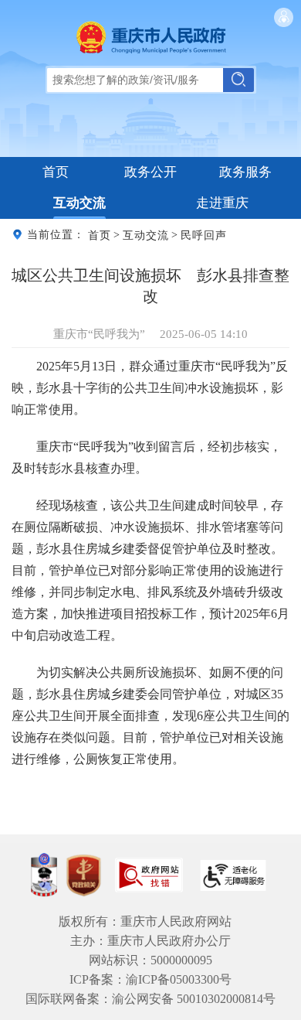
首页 (55, 172)
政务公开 (150, 172)
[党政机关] (83, 875)
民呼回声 (204, 235)
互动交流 (79, 203)
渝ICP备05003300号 (179, 979)
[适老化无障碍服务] (233, 875)
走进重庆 (222, 203)
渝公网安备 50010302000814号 (194, 998)
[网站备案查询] (44, 875)
